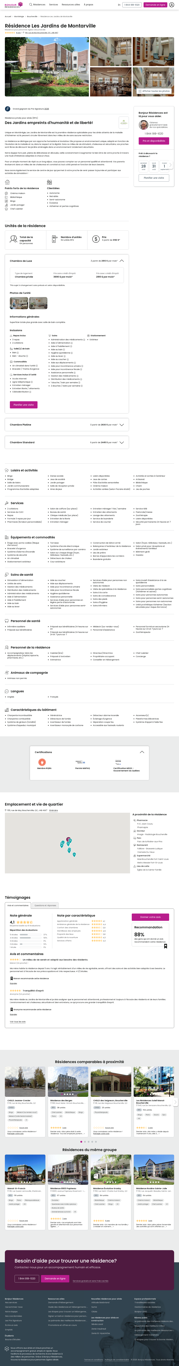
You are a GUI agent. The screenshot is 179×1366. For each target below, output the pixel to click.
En (119, 5)
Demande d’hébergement (60, 1302)
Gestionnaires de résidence (148, 1307)
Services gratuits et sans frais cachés (90, 1281)
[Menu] (13, 5)
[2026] (7, 109)
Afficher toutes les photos (156, 91)
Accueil (8, 17)
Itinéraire (53, 810)
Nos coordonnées (13, 1316)
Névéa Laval (97, 1324)
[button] (69, 851)
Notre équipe (11, 1311)
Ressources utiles (71, 4)
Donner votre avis (150, 917)
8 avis (18, 33)
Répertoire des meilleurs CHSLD (150, 1326)
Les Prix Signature (13, 1320)
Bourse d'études (12, 1339)
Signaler (13, 983)
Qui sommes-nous (14, 1307)
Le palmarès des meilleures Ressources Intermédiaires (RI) (154, 1330)
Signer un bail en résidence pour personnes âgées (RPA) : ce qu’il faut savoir (68, 1316)
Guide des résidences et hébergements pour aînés (68, 1307)
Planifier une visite (24, 404)
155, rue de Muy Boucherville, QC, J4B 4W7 (41, 33)
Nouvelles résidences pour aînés (106, 1298)
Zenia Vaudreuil (98, 1328)
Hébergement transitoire (147, 1334)
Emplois (9, 1329)
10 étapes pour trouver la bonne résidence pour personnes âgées (154, 1339)
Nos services (11, 1302)
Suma (94, 1307)
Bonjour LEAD (141, 1311)
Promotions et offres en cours (62, 1325)
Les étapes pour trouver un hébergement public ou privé (68, 1311)
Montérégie (19, 17)
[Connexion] (171, 4)
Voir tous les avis (18, 1021)
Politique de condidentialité (117, 1359)
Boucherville (32, 17)
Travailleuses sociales (145, 1302)
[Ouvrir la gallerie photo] (19, 303)
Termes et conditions (93, 1359)
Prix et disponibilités (154, 141)
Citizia (94, 1311)
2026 (46, 108)
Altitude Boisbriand (100, 1302)
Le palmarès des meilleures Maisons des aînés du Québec (154, 1321)
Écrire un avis (11, 1325)
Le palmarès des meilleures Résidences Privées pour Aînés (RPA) (68, 1320)
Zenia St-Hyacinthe (100, 1333)
